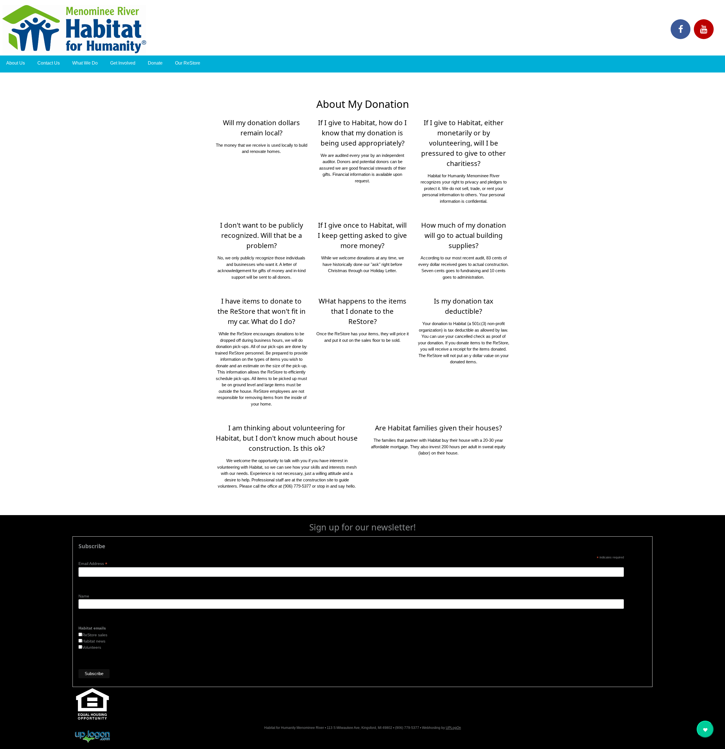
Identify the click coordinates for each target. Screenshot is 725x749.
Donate (155, 63)
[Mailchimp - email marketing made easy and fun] (555, 679)
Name (83, 596)
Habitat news (93, 641)
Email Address (92, 563)
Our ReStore (187, 63)
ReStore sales (94, 635)
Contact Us (48, 63)
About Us (15, 63)
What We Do (85, 63)
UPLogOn (453, 728)
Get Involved (122, 63)
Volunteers (91, 647)
